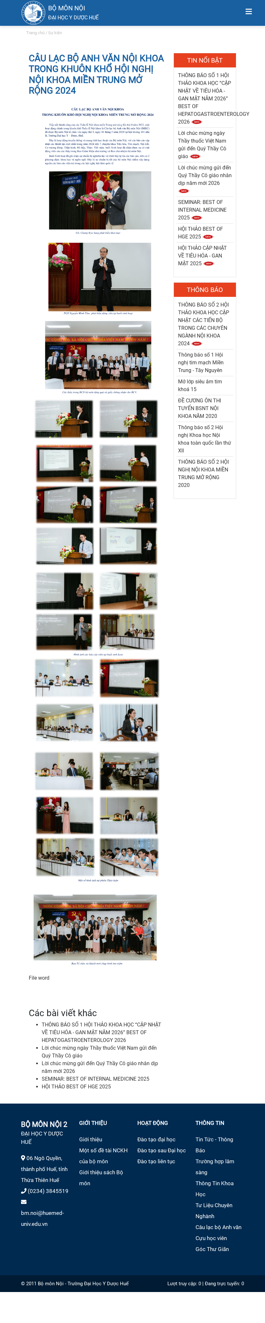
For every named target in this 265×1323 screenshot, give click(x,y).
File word (39, 978)
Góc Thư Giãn (212, 1249)
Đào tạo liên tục (156, 1161)
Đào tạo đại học (156, 1139)
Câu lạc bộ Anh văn (218, 1227)
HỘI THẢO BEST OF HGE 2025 (76, 1087)
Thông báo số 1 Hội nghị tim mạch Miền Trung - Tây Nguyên (201, 362)
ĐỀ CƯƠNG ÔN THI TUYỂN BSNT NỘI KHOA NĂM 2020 (199, 408)
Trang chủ (35, 32)
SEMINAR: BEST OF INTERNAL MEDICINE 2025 (95, 1079)
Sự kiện (55, 32)
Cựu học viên (211, 1238)
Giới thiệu (90, 1139)
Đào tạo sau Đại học (161, 1150)
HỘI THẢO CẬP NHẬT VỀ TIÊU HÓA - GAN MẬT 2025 (202, 256)
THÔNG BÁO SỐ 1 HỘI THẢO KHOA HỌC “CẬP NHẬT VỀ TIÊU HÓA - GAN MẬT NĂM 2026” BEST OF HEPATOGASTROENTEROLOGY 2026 (101, 1032)
